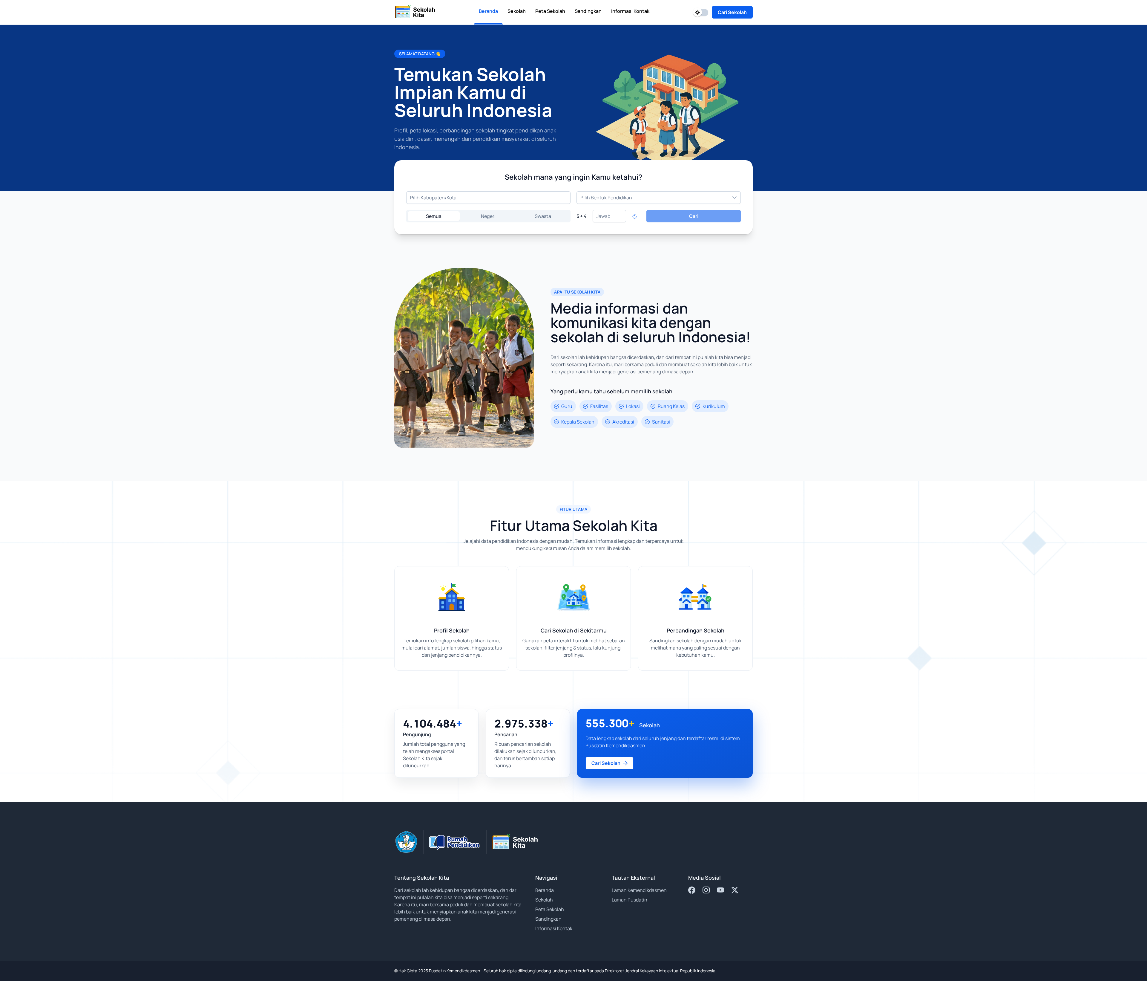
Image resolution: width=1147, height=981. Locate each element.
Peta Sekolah (549, 909)
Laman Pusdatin (629, 899)
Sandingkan (548, 919)
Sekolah (544, 899)
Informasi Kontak (553, 928)
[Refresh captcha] (634, 216)
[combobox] (488, 197)
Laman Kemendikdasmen (639, 890)
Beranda (544, 890)
